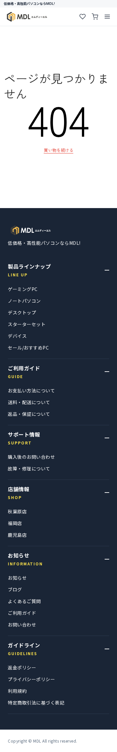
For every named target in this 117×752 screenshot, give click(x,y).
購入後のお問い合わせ (31, 457)
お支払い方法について (31, 390)
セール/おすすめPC (28, 347)
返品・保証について (29, 414)
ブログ (15, 589)
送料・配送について (29, 402)
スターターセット (27, 324)
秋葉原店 (17, 511)
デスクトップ (22, 312)
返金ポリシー (22, 667)
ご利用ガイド (22, 613)
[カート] (95, 16)
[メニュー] (107, 16)
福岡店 (15, 523)
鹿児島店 (17, 535)
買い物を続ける (58, 150)
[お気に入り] (82, 16)
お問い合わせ (22, 624)
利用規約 (17, 691)
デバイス (17, 336)
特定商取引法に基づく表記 (36, 702)
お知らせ (17, 577)
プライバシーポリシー (31, 679)
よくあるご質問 (24, 601)
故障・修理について (29, 468)
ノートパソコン (24, 300)
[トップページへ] (30, 230)
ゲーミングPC (23, 289)
